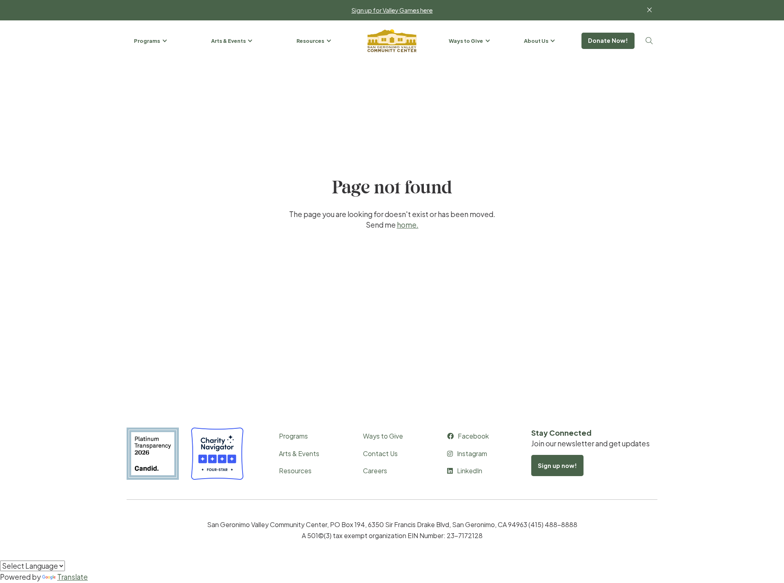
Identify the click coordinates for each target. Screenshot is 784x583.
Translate (72, 576)
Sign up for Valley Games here (392, 10)
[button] (151, 41)
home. (408, 224)
